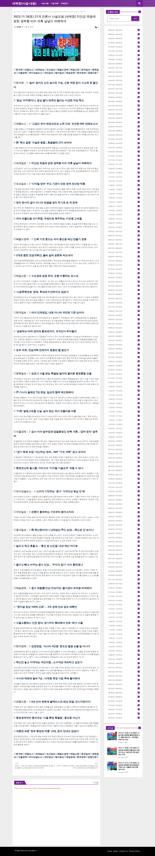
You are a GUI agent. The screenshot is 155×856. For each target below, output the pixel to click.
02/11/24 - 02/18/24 (123, 579)
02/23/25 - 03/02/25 (123, 353)
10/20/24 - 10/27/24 (123, 428)
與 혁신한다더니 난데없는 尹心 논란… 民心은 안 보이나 (62, 529)
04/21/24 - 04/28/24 (123, 537)
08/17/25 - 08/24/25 (123, 248)
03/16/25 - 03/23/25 (123, 340)
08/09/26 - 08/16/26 (123, 34)
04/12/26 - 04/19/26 (123, 105)
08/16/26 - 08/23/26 (123, 30)
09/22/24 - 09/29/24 (123, 445)
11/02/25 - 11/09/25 (123, 202)
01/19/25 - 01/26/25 (123, 374)
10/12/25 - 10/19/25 (123, 214)
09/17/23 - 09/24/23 (123, 667)
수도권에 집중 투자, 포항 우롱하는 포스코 (54, 275)
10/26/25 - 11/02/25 (123, 206)
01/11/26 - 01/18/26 (123, 160)
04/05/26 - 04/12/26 (123, 110)
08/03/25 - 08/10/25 (123, 256)
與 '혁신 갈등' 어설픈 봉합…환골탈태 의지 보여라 (44, 142)
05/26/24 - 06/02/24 (123, 516)
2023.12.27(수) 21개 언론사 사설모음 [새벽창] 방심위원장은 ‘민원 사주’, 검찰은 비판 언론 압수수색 (128, 766)
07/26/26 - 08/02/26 (123, 43)
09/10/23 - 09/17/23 (123, 672)
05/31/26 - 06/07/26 (123, 76)
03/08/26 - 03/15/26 (123, 126)
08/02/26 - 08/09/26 (123, 38)
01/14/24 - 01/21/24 (123, 596)
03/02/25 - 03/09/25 (123, 349)
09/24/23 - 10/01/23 (123, 663)
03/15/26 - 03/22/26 (123, 122)
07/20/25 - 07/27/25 (123, 265)
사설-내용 (45, 3)
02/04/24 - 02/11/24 (123, 584)
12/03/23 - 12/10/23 (123, 621)
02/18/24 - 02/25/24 (123, 575)
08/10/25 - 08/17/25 (123, 252)
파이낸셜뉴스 (35, 72)
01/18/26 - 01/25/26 (123, 156)
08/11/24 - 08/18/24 (123, 470)
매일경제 (70, 72)
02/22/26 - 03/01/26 (123, 135)
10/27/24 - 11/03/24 (123, 424)
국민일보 (48, 72)
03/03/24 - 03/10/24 (123, 567)
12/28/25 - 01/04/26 (123, 168)
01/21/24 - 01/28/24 (123, 592)
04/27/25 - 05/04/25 (123, 315)
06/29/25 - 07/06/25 (123, 277)
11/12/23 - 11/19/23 (123, 634)
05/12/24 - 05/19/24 (123, 525)
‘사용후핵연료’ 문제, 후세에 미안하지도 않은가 (42, 291)
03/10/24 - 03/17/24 (123, 563)
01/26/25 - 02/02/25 (123, 370)
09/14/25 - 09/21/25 (123, 231)
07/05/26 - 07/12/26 (123, 55)
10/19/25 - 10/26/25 (123, 210)
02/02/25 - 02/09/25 (123, 366)
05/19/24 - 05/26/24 (123, 521)
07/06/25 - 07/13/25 (123, 273)
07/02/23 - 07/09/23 (123, 714)
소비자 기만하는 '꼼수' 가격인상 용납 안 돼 (60, 491)
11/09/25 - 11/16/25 (123, 198)
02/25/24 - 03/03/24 (123, 571)
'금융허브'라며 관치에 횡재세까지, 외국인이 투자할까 (46, 331)
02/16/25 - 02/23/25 (123, 357)
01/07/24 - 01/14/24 (123, 600)
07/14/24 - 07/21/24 (123, 487)
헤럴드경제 (62, 69)
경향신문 (92, 72)
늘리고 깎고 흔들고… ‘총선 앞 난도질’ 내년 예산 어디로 (47, 545)
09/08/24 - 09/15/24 (123, 454)
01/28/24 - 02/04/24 (123, 588)
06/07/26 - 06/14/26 (123, 72)
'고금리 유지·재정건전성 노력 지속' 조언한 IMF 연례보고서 (64, 123)
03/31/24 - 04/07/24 (123, 550)
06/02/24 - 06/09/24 (123, 512)
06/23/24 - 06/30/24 (123, 500)
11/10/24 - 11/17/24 (123, 416)
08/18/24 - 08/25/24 (123, 466)
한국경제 (81, 72)
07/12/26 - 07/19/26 (123, 51)
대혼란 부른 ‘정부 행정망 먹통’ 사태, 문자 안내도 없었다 (47, 731)
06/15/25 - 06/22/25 (123, 286)
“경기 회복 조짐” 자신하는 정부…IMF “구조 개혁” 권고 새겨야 (51, 452)
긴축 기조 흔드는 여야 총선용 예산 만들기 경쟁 (60, 239)
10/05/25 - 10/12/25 (123, 219)
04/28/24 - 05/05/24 (123, 533)
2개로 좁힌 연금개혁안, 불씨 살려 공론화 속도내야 (44, 255)
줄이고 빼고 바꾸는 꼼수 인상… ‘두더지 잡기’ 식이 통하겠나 (49, 564)
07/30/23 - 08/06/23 (123, 697)
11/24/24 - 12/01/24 (123, 407)
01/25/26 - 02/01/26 (123, 152)
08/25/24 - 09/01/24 (123, 462)
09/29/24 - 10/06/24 (123, 441)
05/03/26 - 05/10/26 (123, 93)
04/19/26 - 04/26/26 (123, 101)
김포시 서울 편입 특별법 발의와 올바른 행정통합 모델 (61, 373)
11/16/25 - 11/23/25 (123, 194)
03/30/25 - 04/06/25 (123, 332)
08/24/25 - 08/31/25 (123, 244)
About (115, 851)
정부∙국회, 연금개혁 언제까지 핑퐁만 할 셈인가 (42, 350)
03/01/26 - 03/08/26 (123, 131)
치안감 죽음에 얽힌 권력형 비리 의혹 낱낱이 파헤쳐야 (61, 163)
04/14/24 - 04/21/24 (123, 542)
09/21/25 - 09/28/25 (123, 227)
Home (109, 851)
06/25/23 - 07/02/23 (123, 718)
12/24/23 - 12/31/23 (123, 609)
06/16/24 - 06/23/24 (123, 504)
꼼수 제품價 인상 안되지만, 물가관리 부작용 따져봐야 (61, 588)
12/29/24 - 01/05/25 (123, 386)
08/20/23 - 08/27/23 (123, 684)
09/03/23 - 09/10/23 (123, 676)
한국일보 (85, 69)
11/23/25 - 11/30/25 (123, 189)
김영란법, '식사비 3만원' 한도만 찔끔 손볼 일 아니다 (60, 646)
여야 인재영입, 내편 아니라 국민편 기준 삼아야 (57, 312)
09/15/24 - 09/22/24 (123, 449)
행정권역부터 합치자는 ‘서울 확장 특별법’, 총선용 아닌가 (48, 717)
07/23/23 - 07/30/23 (123, 701)
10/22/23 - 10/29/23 (123, 646)
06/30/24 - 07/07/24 (123, 495)
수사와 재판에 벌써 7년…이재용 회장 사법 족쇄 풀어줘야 (48, 678)
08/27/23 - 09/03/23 (123, 680)
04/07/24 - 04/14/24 (123, 546)
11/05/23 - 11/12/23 (123, 638)
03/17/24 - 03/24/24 (123, 558)
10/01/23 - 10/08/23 (123, 659)
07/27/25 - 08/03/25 (123, 261)
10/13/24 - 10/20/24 (123, 433)
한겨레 (19, 69)
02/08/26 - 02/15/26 (123, 143)
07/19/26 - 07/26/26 (123, 47)
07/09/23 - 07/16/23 (123, 709)
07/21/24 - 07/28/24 (123, 483)
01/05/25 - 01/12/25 (123, 382)
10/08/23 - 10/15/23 (123, 655)
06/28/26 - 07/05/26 (123, 59)
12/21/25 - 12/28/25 (123, 173)
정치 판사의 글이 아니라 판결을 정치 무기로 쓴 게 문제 (47, 202)
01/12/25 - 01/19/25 (123, 378)
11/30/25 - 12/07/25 (123, 185)
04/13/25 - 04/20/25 (123, 324)
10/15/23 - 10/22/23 (123, 651)
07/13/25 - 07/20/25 (123, 269)
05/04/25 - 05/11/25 (123, 311)
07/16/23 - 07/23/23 (123, 705)
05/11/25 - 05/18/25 (123, 307)
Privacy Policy (134, 851)
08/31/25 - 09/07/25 (123, 240)
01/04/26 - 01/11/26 (123, 164)
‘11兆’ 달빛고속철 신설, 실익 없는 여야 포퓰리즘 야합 (46, 411)
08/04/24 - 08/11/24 (123, 475)
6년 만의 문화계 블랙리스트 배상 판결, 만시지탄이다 (61, 701)
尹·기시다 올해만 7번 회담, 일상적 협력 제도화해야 (45, 392)
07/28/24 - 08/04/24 (123, 479)
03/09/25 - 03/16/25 (123, 345)
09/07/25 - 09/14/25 (123, 235)
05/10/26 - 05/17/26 (123, 89)
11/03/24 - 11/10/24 (123, 420)
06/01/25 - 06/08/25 (123, 294)
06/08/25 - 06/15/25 (123, 290)
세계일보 (40, 69)
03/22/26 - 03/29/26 (123, 118)
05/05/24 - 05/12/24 (123, 529)
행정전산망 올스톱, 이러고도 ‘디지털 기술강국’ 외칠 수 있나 (49, 468)
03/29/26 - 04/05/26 (123, 114)
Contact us (123, 851)
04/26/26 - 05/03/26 (123, 97)
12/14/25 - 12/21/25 (123, 177)
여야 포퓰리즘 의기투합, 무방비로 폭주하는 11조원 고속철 (49, 218)
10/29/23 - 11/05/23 (123, 642)
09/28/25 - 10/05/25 (123, 223)
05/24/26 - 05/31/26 (123, 80)
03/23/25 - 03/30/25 (123, 336)
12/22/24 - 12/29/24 (123, 391)
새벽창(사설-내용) (24, 3)
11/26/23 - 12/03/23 (123, 625)
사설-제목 (54, 3)
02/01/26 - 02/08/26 (123, 147)
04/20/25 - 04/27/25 (123, 319)
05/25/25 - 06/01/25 (123, 298)
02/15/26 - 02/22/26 (123, 139)
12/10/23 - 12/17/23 (123, 617)
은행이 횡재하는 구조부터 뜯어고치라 (52, 512)
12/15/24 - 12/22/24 (123, 395)
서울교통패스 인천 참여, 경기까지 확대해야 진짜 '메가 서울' (50, 622)
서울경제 (22, 72)
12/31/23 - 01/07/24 (123, 604)
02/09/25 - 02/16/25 (123, 361)
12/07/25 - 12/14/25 (123, 181)
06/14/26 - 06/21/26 (123, 68)
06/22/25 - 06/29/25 (123, 282)
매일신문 (74, 69)
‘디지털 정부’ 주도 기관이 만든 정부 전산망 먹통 (58, 183)
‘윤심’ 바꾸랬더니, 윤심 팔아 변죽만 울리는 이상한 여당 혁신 (50, 100)
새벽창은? (64, 3)
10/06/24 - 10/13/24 (123, 437)
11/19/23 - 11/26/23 (123, 630)
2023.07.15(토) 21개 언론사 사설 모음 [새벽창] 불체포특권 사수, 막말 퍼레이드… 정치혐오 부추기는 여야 (129, 736)
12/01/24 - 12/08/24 (123, 403)
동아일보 (59, 72)
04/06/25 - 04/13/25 (123, 328)
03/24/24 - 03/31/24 (123, 554)
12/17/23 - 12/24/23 (123, 613)
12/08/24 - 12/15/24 (123, 399)
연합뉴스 (29, 69)
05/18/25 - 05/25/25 (123, 303)
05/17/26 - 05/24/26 (123, 85)
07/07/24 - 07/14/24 (123, 491)
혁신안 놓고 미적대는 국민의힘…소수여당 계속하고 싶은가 (49, 662)
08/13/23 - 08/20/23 (123, 688)
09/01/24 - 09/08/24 (123, 458)
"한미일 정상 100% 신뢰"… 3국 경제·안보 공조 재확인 (46, 606)
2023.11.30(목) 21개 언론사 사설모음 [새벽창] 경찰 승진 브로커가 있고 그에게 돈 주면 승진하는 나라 (129, 751)
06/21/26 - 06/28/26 (123, 64)
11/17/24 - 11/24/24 (123, 412)
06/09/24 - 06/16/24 (123, 508)
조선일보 (50, 69)
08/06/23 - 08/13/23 (123, 693)
